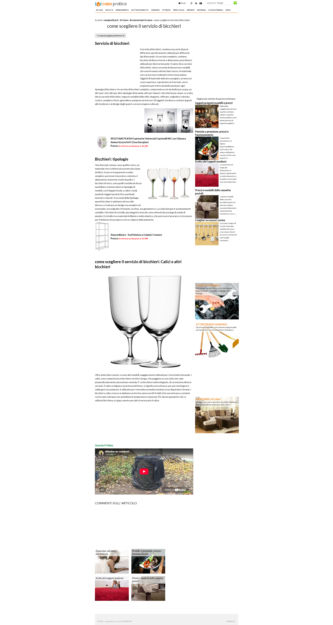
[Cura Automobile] (217, 300)
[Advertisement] (125, 17)
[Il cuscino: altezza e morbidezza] (112, 561)
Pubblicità (230, 621)
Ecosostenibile (216, 10)
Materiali (201, 10)
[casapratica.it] (111, 3)
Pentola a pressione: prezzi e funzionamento (147, 552)
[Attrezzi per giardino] (217, 340)
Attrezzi (166, 10)
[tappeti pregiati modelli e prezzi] (207, 116)
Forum (183, 3)
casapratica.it (111, 20)
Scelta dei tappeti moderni (109, 578)
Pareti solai (178, 10)
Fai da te (109, 10)
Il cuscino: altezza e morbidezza (106, 552)
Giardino (155, 10)
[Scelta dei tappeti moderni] (112, 588)
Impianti (191, 10)
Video (228, 10)
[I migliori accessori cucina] (207, 233)
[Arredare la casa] (217, 414)
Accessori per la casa (141, 20)
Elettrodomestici (140, 10)
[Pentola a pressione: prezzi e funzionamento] (148, 561)
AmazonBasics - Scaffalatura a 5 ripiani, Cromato (136, 234)
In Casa (99, 10)
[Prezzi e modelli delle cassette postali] (148, 588)
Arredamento (122, 10)
